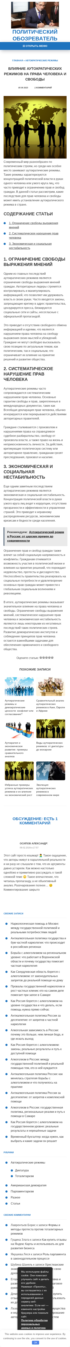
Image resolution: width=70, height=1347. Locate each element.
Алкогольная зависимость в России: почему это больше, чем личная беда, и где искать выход (37, 1034)
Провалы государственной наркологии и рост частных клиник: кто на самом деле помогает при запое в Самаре (38, 990)
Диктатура (22, 1170)
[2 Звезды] (43, 657)
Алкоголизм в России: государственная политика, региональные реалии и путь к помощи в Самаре (38, 1112)
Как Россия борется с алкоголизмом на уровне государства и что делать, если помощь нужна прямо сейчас (36, 1005)
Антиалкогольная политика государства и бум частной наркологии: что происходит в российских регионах (38, 942)
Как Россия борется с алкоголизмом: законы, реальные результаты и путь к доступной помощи (36, 1049)
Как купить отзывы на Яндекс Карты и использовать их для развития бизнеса (39, 1244)
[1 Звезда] (40, 657)
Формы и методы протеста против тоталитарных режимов (37, 1229)
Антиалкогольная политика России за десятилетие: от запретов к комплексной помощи (37, 1097)
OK (35, 1342)
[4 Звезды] (49, 657)
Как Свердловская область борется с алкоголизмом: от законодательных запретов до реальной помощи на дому (37, 976)
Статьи (15, 1203)
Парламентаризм (22, 1191)
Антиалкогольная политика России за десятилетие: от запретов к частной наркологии (36, 1020)
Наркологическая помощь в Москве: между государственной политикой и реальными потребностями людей (35, 928)
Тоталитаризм (24, 1176)
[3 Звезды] (46, 657)
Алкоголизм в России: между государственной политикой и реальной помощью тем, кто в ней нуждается (37, 1063)
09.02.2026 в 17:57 (29, 847)
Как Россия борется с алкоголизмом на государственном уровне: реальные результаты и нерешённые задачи (36, 1126)
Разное (15, 1197)
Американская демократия (28, 1185)
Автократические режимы (41, 60)
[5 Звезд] (52, 657)
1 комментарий (43, 88)
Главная (17, 60)
